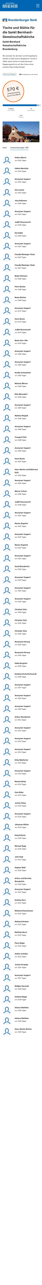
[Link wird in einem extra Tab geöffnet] (10, 7)
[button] (37, 5)
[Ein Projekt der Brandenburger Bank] (20, 20)
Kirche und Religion (10, 74)
